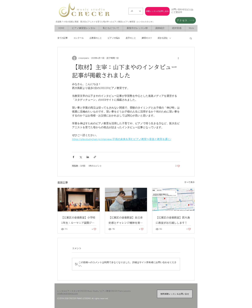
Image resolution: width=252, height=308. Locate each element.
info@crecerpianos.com (67, 293)
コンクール (79, 38)
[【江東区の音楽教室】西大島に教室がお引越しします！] (173, 199)
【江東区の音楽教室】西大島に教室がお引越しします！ (173, 220)
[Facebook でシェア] (73, 157)
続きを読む (163, 38)
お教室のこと (96, 38)
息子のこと (131, 38)
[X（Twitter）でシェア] (80, 157)
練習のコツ (147, 38)
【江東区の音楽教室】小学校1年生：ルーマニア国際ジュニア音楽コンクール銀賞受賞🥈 (78, 220)
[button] (190, 38)
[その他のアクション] (178, 58)
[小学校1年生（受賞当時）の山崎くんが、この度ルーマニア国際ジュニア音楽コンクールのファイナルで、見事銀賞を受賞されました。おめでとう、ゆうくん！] (79, 199)
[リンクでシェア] (94, 157)
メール (190, 9)
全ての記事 (62, 38)
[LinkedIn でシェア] (87, 157)
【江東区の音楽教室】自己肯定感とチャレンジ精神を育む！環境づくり (125, 220)
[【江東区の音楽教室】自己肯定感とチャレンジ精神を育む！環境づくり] (126, 199)
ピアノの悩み (114, 38)
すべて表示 (189, 182)
